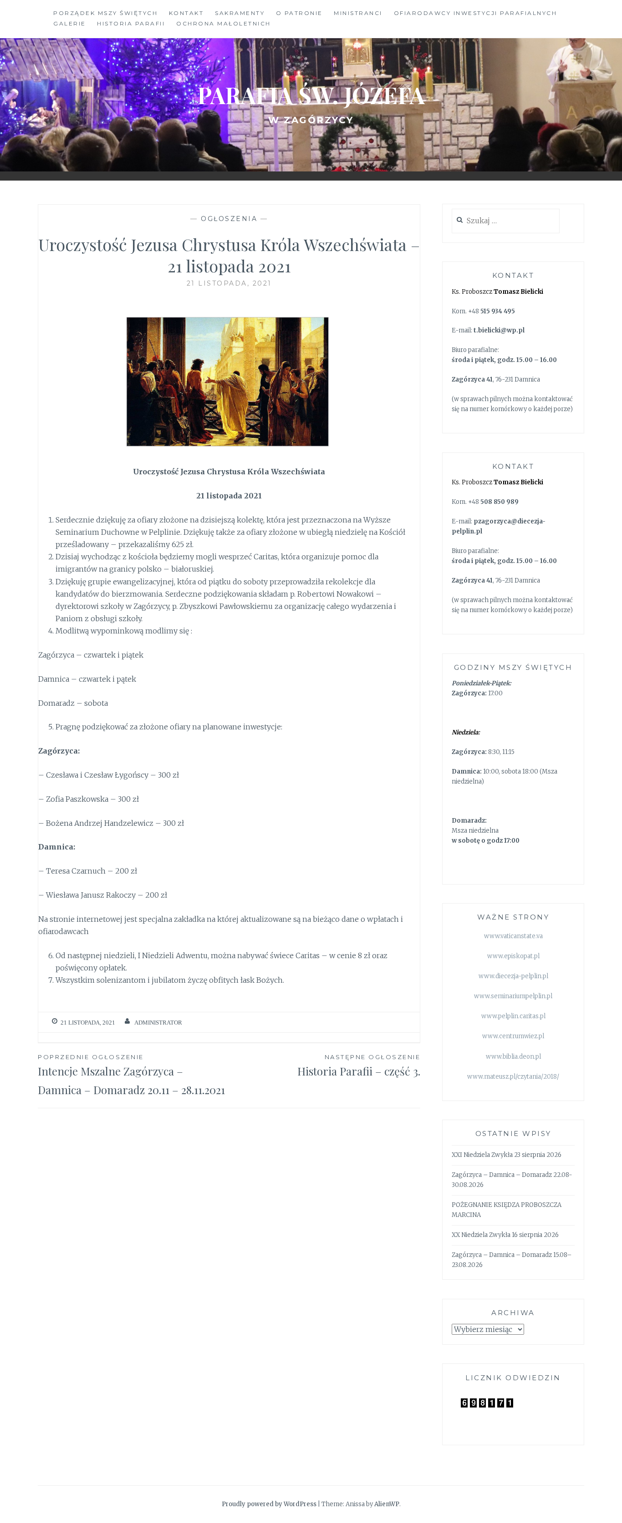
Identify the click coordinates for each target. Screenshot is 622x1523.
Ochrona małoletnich (223, 23)
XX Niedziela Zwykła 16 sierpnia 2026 (505, 1235)
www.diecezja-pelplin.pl (513, 976)
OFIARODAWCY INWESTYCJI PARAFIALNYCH (475, 13)
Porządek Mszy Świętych (105, 13)
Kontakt (186, 13)
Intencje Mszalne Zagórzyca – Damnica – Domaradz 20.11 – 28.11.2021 (131, 1075)
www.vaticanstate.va (513, 936)
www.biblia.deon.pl (513, 1057)
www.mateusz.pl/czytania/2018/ (513, 1077)
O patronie (299, 13)
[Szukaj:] (506, 221)
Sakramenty (240, 13)
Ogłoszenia (229, 219)
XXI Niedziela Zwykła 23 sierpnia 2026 (506, 1155)
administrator (158, 1022)
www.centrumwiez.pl (513, 1036)
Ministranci (358, 13)
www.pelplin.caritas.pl (513, 1016)
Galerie (69, 23)
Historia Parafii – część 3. (358, 1065)
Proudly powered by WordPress (269, 1504)
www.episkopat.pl (513, 956)
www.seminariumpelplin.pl (513, 996)
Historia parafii (131, 23)
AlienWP (386, 1504)
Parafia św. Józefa (311, 95)
